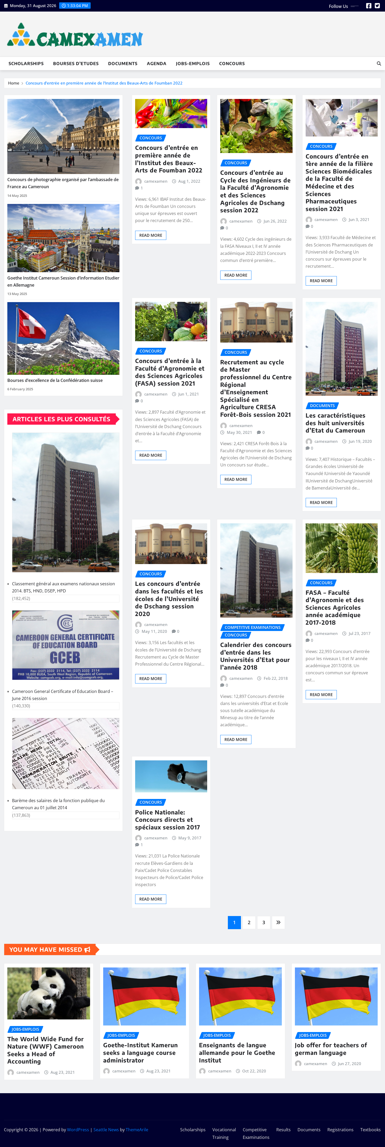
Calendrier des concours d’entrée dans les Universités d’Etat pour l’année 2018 (256, 656)
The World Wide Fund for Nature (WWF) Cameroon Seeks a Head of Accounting (45, 1050)
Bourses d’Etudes (76, 63)
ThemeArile (137, 1130)
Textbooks (370, 1130)
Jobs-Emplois (193, 63)
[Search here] (379, 63)
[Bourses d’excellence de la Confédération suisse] (63, 338)
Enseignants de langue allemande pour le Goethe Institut (237, 1052)
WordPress (78, 1130)
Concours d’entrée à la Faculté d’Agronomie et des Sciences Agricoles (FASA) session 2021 (170, 372)
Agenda (157, 63)
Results (283, 1130)
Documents (123, 63)
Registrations (340, 1130)
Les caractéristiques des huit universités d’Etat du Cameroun (336, 423)
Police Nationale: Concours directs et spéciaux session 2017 (167, 819)
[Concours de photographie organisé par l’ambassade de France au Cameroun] (63, 136)
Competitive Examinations (256, 1133)
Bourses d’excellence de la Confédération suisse (55, 380)
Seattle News (106, 1130)
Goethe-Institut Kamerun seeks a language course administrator (140, 1052)
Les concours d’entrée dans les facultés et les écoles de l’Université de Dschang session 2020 (169, 598)
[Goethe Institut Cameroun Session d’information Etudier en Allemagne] (63, 238)
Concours (232, 63)
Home (13, 83)
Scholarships (26, 63)
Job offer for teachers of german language (331, 1048)
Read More (150, 235)
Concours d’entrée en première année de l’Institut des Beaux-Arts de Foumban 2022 (104, 83)
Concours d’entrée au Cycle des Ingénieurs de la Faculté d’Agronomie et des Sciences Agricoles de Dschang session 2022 (255, 191)
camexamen (155, 181)
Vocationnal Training (224, 1133)
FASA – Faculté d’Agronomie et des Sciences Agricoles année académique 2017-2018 (335, 607)
